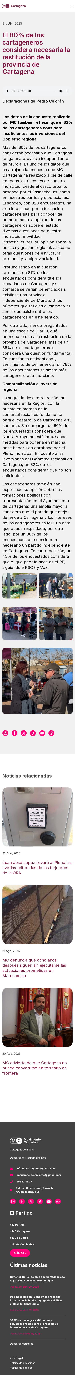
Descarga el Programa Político (28, 1157)
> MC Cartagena (20, 1231)
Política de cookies (21, 1367)
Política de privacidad (22, 1362)
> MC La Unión (19, 1237)
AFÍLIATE (20, 1252)
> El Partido (17, 1224)
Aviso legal (16, 1358)
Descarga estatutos (21, 1343)
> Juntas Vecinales (22, 1244)
